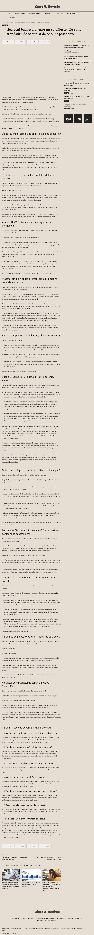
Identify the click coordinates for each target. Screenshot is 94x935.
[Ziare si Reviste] (47, 6)
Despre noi (32, 928)
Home (3, 22)
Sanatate (11, 18)
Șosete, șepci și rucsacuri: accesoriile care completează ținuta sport (76, 52)
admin (71, 93)
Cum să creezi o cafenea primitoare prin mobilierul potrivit (15, 858)
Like (69, 114)
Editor (71, 85)
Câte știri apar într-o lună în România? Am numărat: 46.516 (31, 884)
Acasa (10, 14)
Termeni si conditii (65, 928)
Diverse (66, 93)
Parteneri (25, 928)
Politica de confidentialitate (52, 928)
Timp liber (71, 14)
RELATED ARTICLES (14, 866)
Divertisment (34, 14)
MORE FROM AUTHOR (32, 866)
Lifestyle (47, 14)
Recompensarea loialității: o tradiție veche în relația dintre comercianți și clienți (77, 46)
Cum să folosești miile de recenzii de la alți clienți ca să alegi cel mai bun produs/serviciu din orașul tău (51, 886)
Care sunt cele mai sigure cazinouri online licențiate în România (76, 57)
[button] (90, 14)
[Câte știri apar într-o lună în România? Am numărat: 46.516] (31, 875)
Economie (59, 14)
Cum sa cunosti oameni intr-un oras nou (77, 83)
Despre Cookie (40, 928)
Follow (78, 114)
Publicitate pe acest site (77, 928)
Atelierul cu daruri (30, 433)
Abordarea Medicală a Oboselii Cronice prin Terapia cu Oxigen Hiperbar (76, 63)
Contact (4, 930)
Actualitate (20, 14)
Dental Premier (5, 928)
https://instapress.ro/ (16, 928)
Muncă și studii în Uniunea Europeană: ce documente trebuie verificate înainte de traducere (76, 69)
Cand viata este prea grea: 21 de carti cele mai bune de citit (48, 858)
